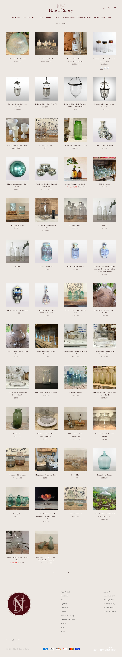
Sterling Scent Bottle (75, 266)
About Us (107, 592)
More (109, 17)
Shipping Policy (109, 604)
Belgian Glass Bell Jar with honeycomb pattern (75, 105)
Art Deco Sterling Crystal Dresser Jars (46, 185)
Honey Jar (17, 514)
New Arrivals (15, 17)
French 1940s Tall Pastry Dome (104, 311)
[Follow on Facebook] (7, 640)
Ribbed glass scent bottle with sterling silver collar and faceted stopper (104, 269)
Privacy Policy (109, 600)
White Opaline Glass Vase (17, 145)
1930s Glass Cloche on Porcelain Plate (46, 435)
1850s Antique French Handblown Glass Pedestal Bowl (46, 516)
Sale (103, 17)
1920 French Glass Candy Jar (17, 559)
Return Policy (108, 608)
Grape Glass (76, 475)
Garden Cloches (75, 392)
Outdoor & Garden (84, 17)
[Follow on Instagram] (13, 640)
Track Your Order (110, 596)
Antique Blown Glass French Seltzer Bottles (104, 394)
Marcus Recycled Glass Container (104, 435)
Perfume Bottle (75, 225)
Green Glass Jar (75, 514)
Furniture (26, 17)
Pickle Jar (17, 434)
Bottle (104, 225)
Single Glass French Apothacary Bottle (75, 60)
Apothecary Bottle (46, 59)
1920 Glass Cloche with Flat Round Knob (75, 353)
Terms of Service (110, 612)
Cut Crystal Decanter (104, 145)
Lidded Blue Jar (46, 266)
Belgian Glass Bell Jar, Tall (46, 104)
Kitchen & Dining (68, 17)
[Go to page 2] (68, 572)
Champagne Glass (46, 145)
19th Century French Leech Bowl (17, 353)
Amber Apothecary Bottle (75, 184)
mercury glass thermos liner (17, 310)
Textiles (96, 17)
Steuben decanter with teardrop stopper (46, 311)
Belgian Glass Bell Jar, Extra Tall (17, 105)
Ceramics (48, 17)
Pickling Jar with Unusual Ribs (75, 311)
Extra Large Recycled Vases (46, 392)
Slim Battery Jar (17, 225)
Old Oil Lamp (104, 184)
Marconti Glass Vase (17, 475)
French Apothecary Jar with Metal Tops (104, 60)
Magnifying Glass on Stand (47, 475)
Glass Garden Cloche (17, 59)
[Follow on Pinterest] (19, 640)
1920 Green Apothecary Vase (75, 145)
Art (33, 17)
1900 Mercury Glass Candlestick (75, 435)
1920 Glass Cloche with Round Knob (17, 394)
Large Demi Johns (104, 475)
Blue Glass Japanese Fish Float (17, 185)
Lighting (40, 17)
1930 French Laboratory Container (46, 226)
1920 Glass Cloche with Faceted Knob (104, 353)
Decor (57, 17)
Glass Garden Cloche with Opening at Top (104, 515)
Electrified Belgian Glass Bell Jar (104, 105)
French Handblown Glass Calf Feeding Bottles (46, 559)
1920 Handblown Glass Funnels (46, 353)
